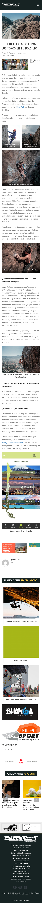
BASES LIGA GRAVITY (21, 660)
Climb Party (20, 107)
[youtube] (25, 887)
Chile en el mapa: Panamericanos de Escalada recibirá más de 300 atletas (22, 699)
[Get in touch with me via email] (12, 563)
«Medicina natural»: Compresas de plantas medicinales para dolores (31, 805)
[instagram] (20, 887)
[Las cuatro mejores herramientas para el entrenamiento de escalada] (10, 789)
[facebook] (15, 887)
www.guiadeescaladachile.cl (13, 442)
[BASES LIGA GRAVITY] (21, 642)
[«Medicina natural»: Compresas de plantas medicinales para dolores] (31, 789)
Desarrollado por (21, 900)
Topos (12, 55)
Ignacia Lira (15, 560)
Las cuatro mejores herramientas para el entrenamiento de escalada (10, 803)
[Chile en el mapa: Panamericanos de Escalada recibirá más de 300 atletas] (21, 681)
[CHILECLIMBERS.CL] (11, 5)
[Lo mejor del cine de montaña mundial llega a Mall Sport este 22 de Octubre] (21, 603)
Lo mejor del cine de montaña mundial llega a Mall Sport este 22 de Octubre (22, 621)
